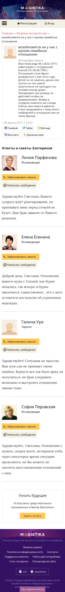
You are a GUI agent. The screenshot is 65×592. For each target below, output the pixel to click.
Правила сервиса (32, 547)
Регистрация (28, 23)
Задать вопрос (32, 515)
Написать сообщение (21, 185)
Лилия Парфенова (39, 157)
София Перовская (38, 406)
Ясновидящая (30, 162)
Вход (50, 23)
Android (40, 571)
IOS (24, 571)
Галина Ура (32, 321)
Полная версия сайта (44, 561)
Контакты (52, 552)
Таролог (26, 327)
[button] (33, 589)
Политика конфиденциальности (25, 552)
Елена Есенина (35, 236)
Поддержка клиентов (16, 556)
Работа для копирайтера (46, 556)
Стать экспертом (18, 561)
